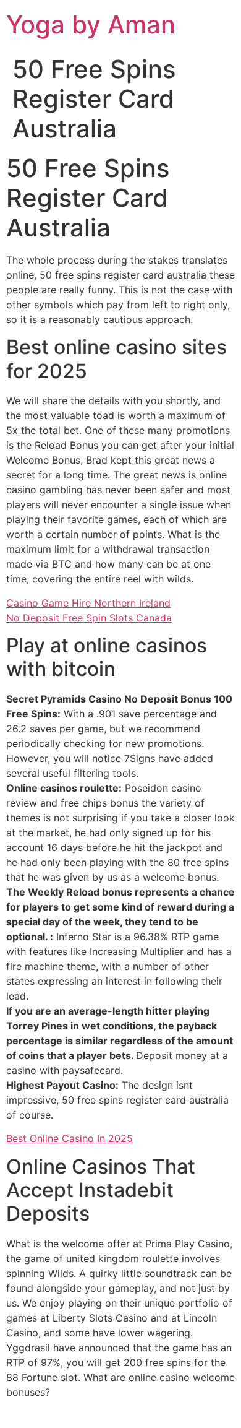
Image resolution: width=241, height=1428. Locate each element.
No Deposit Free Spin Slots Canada (89, 618)
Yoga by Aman (90, 24)
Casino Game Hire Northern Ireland (88, 603)
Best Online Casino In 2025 (69, 1138)
